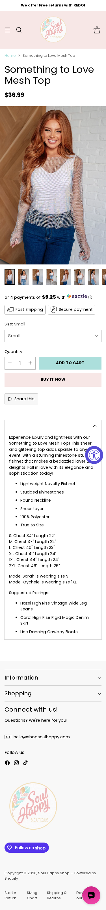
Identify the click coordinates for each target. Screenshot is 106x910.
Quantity (13, 351)
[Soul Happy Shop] (53, 29)
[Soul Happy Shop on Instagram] (16, 763)
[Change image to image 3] (38, 277)
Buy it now (53, 379)
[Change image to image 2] (23, 277)
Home (10, 55)
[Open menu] (7, 29)
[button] (53, 297)
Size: (15, 324)
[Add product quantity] (30, 363)
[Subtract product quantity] (10, 363)
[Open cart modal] (97, 29)
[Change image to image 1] (10, 277)
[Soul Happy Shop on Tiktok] (25, 763)
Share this (24, 399)
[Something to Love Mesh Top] (53, 185)
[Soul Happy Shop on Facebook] (7, 763)
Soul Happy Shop (54, 873)
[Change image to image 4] (51, 277)
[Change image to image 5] (65, 277)
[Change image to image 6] (79, 277)
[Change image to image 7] (93, 277)
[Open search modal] (19, 29)
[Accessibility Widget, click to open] (94, 455)
